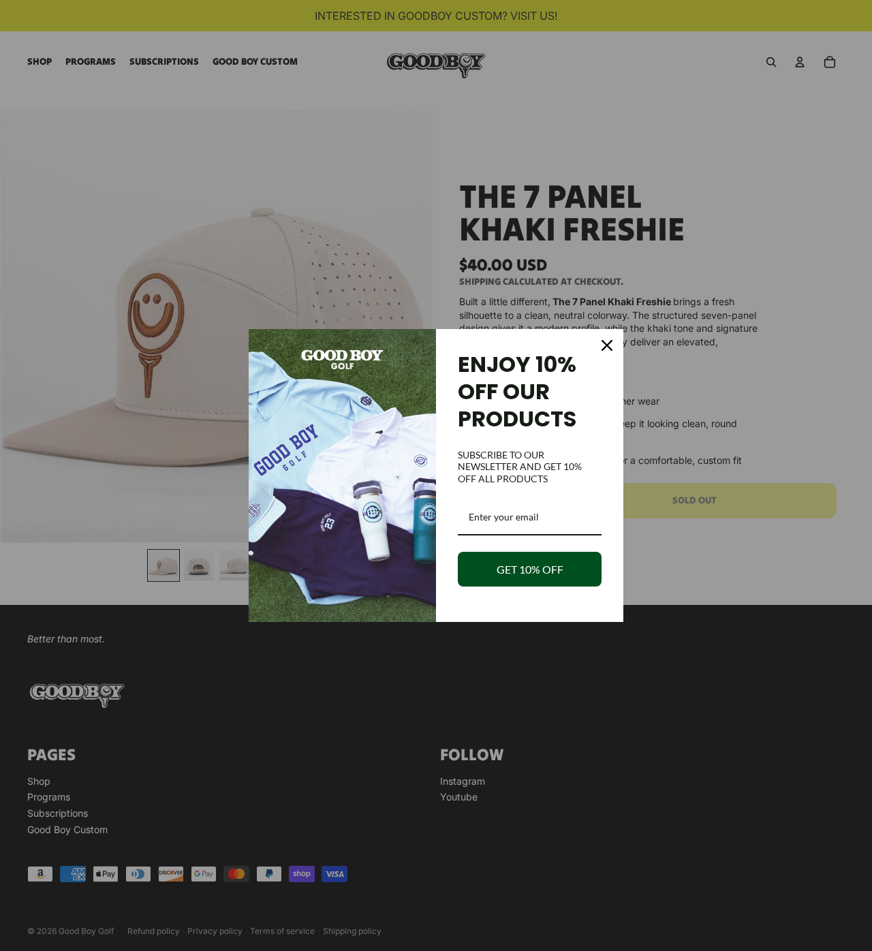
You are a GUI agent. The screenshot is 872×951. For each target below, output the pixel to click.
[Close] (607, 345)
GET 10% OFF (530, 569)
